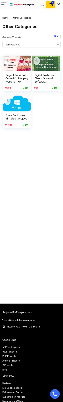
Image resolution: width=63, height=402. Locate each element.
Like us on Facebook (12, 388)
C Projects (7, 365)
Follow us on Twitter (12, 392)
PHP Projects (9, 356)
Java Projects (9, 351)
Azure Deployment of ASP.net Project (16, 117)
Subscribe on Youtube (13, 397)
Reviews (6, 383)
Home (5, 18)
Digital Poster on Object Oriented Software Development (44, 80)
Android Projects (11, 360)
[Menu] (4, 4)
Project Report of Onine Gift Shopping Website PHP (16, 78)
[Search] (42, 4)
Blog (4, 369)
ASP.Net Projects (11, 347)
